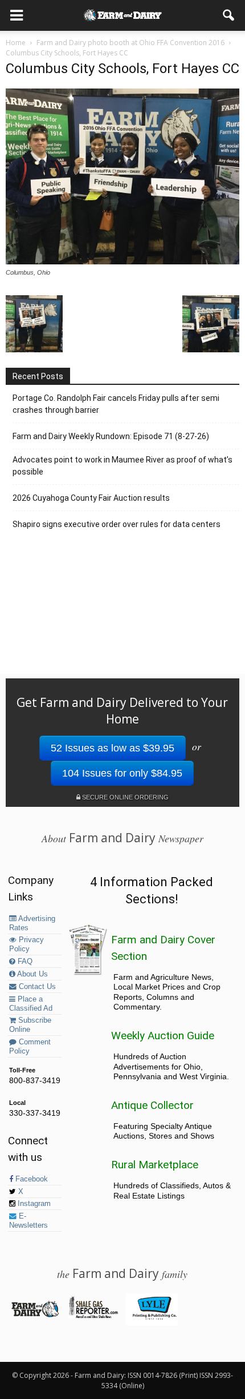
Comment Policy (30, 1046)
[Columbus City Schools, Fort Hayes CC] (122, 261)
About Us (31, 974)
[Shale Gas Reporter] (93, 1316)
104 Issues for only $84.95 (122, 773)
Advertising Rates (32, 923)
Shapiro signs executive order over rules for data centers (116, 524)
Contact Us (36, 987)
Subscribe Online (30, 1025)
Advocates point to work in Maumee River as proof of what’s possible (122, 465)
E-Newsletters (28, 1220)
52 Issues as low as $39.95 (112, 748)
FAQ (23, 962)
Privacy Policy (26, 944)
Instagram (33, 1204)
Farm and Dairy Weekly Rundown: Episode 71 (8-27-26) (111, 436)
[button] (229, 15)
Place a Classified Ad (30, 1003)
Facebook (30, 1179)
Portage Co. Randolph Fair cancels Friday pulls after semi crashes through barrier (116, 404)
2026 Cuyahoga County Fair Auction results (91, 497)
